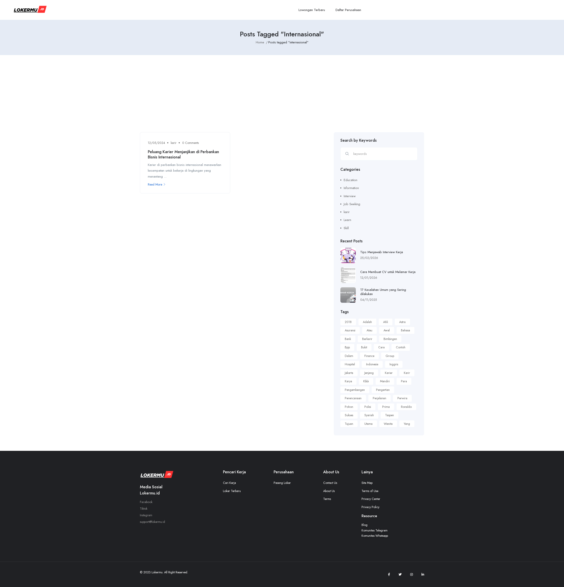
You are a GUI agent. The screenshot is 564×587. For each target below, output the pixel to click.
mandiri (385, 381)
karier (389, 373)
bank (348, 339)
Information (351, 188)
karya (348, 381)
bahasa (405, 330)
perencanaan (353, 398)
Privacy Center (371, 499)
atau (369, 330)
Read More (155, 184)
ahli (385, 322)
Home (260, 42)
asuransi (350, 330)
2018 (348, 322)
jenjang (369, 373)
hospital (350, 364)
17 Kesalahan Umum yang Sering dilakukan (383, 292)
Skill (346, 228)
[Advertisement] (282, 99)
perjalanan (379, 398)
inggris (394, 364)
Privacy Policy (370, 507)
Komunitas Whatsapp (375, 535)
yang (407, 424)
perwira (402, 398)
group (390, 356)
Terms (327, 499)
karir (173, 143)
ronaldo (406, 407)
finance (369, 356)
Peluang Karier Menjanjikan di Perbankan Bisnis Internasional (183, 154)
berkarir (367, 339)
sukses (349, 415)
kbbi (366, 381)
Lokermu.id (150, 493)
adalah (367, 322)
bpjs (347, 347)
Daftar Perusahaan (348, 9)
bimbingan (390, 339)
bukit (364, 347)
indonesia (372, 364)
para (404, 381)
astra (402, 322)
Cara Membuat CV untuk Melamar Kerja (388, 271)
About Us (329, 491)
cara (381, 347)
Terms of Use (370, 491)
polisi (367, 407)
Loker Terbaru (232, 491)
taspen (389, 415)
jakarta (349, 373)
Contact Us (330, 483)
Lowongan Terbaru (312, 9)
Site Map (367, 483)
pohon (349, 407)
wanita (388, 424)
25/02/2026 (369, 258)
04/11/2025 (368, 299)
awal (387, 330)
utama (368, 424)
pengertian (383, 390)
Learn (347, 219)
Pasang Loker (282, 483)
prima (386, 407)
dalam (349, 356)
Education (350, 180)
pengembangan (355, 390)
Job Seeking (352, 204)
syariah (369, 415)
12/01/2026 (368, 277)
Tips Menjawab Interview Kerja (381, 252)
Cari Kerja (229, 483)
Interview (350, 196)
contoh (400, 347)
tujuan (349, 424)
